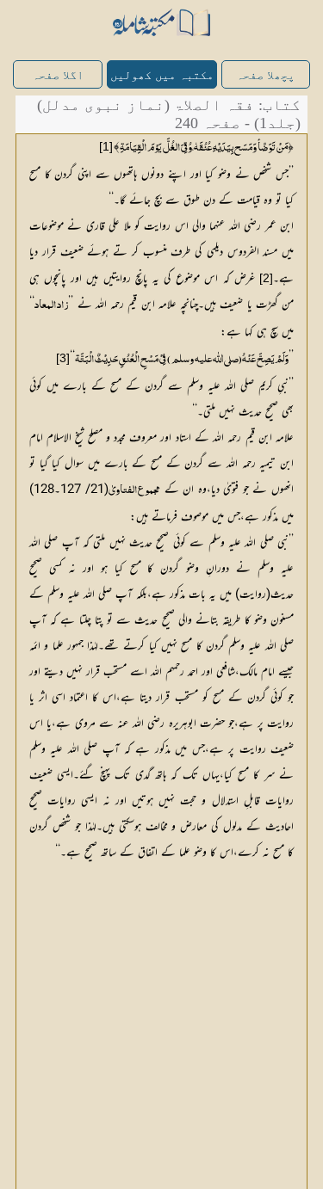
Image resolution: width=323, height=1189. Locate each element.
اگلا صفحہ (58, 75)
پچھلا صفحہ (265, 75)
